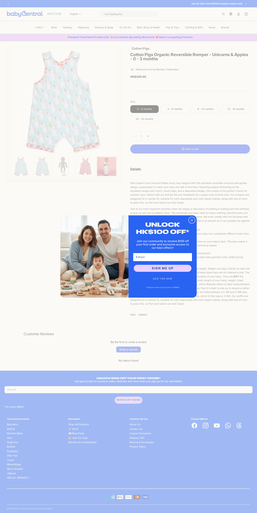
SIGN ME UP (163, 268)
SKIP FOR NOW (162, 278)
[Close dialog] (192, 220)
